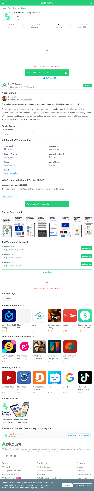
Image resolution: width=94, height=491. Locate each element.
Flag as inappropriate (11, 173)
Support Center (81, 478)
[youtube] (14, 456)
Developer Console (43, 467)
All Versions (47, 272)
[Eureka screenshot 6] (77, 226)
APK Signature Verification (11, 470)
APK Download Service (10, 474)
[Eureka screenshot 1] (19, 226)
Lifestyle (16, 8)
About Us (79, 467)
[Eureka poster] (7, 226)
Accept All (67, 485)
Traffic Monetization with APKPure (49, 478)
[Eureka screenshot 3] (42, 226)
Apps (9, 8)
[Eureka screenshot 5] (65, 226)
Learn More (38, 487)
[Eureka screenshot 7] (89, 226)
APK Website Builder (44, 470)
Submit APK (41, 474)
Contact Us (80, 470)
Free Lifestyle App (10, 165)
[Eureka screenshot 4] (54, 226)
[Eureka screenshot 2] (30, 226)
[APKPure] (47, 2)
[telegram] (3, 456)
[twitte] (11, 456)
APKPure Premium (8, 478)
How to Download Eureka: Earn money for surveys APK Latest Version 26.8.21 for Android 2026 (15, 421)
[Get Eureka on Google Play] (54, 157)
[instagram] (7, 456)
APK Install (6, 467)
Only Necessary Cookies (82, 485)
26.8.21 (9, 149)
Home (4, 8)
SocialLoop (18, 16)
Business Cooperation (84, 474)
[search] (91, 3)
